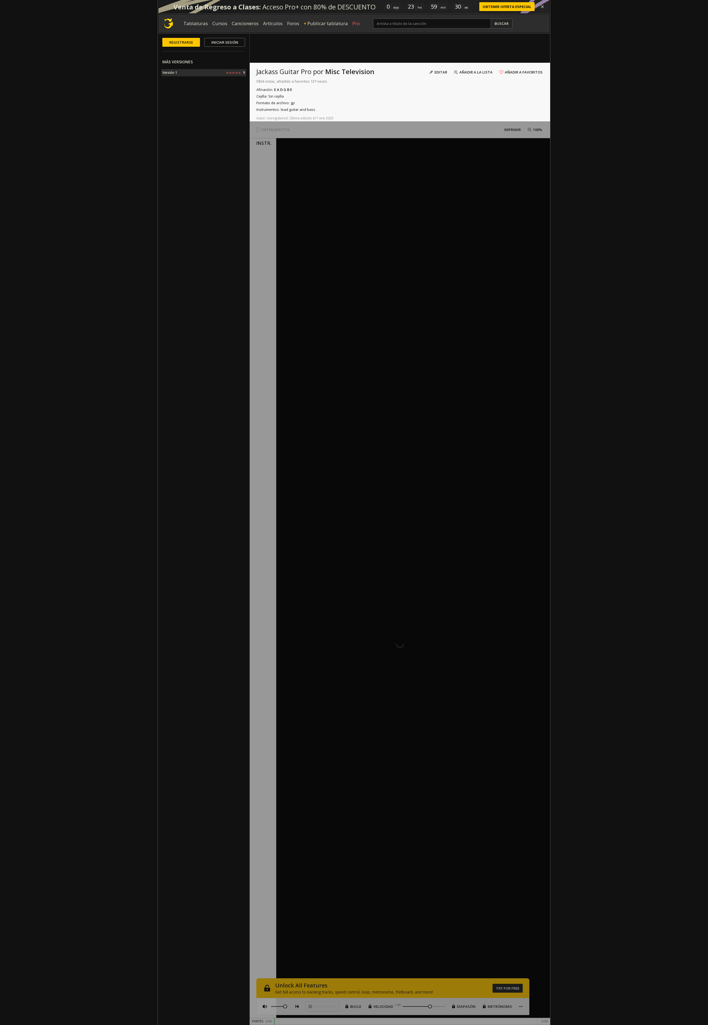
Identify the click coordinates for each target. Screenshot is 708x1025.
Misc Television (349, 71)
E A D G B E (283, 89)
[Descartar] (542, 6)
